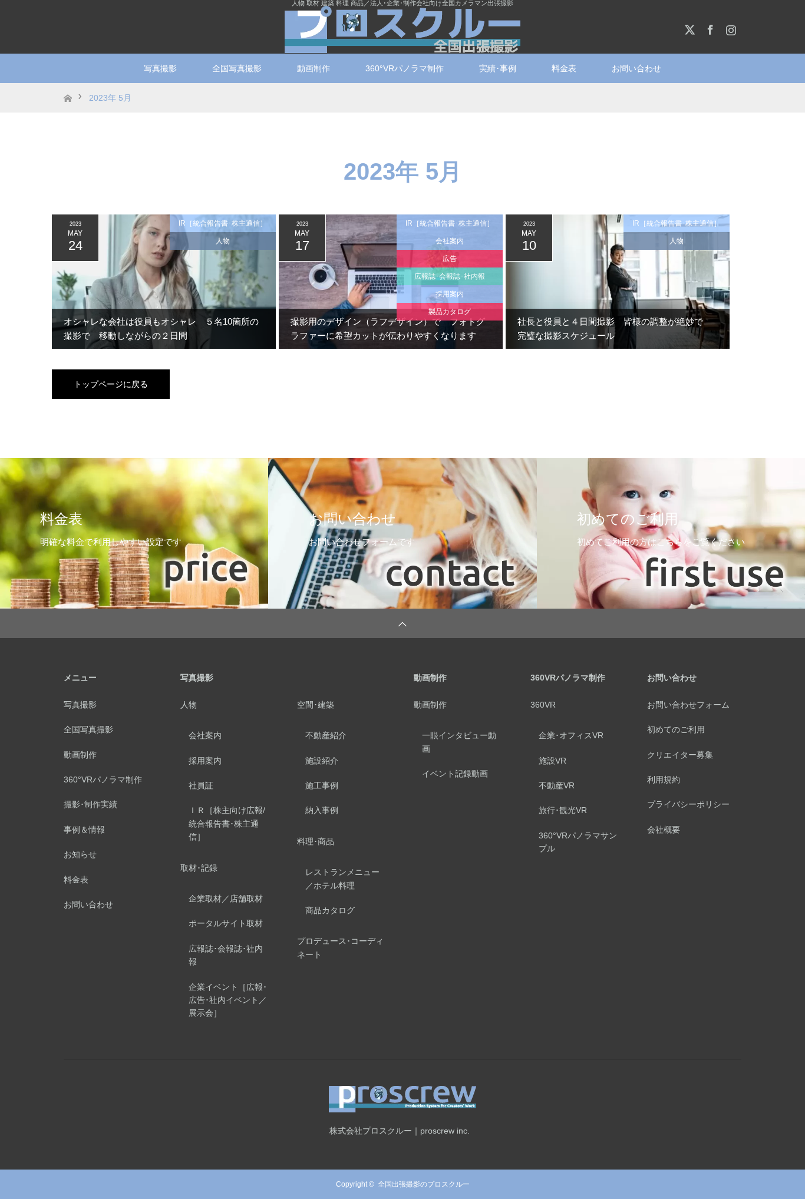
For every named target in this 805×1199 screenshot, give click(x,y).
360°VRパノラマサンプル (578, 842)
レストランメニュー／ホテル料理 (342, 878)
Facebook (709, 28)
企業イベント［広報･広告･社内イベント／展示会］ (228, 1000)
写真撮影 (160, 68)
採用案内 (450, 294)
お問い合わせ (88, 904)
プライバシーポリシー (688, 804)
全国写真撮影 (237, 68)
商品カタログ (330, 910)
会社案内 (450, 241)
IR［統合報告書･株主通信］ (223, 223)
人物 (223, 241)
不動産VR (557, 785)
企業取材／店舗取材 (226, 898)
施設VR (552, 760)
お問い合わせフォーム (688, 704)
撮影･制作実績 (90, 804)
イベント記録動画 (455, 773)
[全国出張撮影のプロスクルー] (402, 29)
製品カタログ (449, 312)
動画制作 (313, 68)
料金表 (564, 68)
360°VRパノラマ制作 (404, 68)
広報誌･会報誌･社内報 (449, 276)
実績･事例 (497, 68)
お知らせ (80, 854)
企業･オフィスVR (571, 735)
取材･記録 (198, 868)
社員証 (201, 785)
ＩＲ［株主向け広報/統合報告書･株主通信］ (227, 823)
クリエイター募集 (680, 754)
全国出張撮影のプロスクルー (424, 1184)
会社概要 (663, 829)
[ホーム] (67, 87)
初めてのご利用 (676, 729)
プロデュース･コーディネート (340, 947)
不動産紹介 (326, 735)
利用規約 (663, 779)
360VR (543, 704)
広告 (450, 259)
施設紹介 (321, 760)
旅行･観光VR (563, 810)
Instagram (729, 28)
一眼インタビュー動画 (459, 742)
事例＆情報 (84, 829)
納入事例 (321, 810)
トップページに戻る (111, 384)
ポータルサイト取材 (226, 923)
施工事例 (321, 785)
